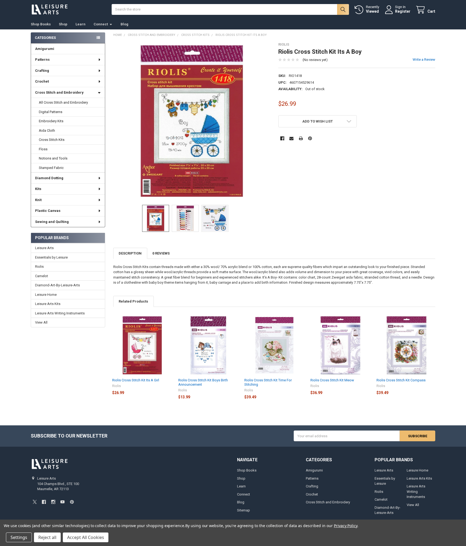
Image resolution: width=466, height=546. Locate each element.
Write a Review (424, 59)
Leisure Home (46, 295)
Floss (43, 149)
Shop (63, 24)
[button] (317, 121)
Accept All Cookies (85, 537)
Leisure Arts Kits (47, 304)
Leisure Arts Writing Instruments (60, 313)
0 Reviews (161, 253)
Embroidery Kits (51, 121)
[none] (191, 121)
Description (130, 253)
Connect (101, 24)
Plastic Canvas (47, 211)
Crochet (42, 81)
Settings (19, 537)
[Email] (291, 138)
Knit (38, 200)
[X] (35, 502)
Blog (124, 24)
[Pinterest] (310, 138)
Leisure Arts (44, 248)
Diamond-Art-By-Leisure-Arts (57, 285)
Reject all (47, 537)
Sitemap (243, 510)
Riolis (39, 266)
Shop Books (41, 24)
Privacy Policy (345, 525)
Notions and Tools (53, 158)
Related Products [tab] (133, 301)
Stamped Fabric (51, 168)
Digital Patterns (50, 112)
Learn (80, 24)
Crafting (42, 71)
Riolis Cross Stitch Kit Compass (401, 380)
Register (402, 11)
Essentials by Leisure (51, 257)
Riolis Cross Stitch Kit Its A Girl (135, 380)
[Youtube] (62, 502)
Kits (38, 189)
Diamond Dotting (49, 178)
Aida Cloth (47, 130)
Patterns (42, 59)
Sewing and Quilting (52, 222)
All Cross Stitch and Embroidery (63, 102)
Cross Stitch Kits (51, 140)
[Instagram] (53, 502)
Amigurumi (44, 49)
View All (41, 322)
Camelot (41, 276)
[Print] (301, 138)
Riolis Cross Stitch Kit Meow (332, 380)
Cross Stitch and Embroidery (59, 92)
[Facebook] (282, 138)
